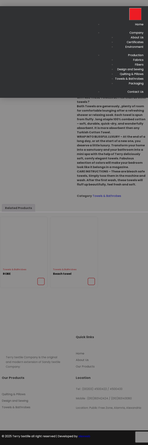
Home (139, 24)
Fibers (139, 64)
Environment (134, 47)
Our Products (85, 366)
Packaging (136, 83)
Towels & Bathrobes (129, 79)
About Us (137, 37)
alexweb (84, 436)
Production (135, 55)
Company (136, 33)
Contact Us (135, 92)
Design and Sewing (130, 69)
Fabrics (138, 60)
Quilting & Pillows (131, 74)
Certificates (135, 42)
